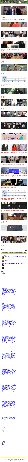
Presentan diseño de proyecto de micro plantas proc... (8, 339)
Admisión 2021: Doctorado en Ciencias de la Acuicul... (9, 357)
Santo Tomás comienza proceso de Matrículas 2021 (8, 407)
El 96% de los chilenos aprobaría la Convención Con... (9, 341)
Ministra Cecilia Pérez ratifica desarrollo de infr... (8, 359)
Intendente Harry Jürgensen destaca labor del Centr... (8, 321)
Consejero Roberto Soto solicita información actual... (8, 307)
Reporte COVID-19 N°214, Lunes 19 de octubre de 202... (9, 370)
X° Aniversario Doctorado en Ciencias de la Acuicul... (8, 383)
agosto (3, 420)
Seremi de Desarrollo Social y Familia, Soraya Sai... (8, 294)
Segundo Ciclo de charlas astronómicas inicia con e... (8, 416)
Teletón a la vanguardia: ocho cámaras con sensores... (9, 374)
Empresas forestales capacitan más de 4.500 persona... (9, 408)
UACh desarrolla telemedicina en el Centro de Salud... (9, 386)
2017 (2, 431)
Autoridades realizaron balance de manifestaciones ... (8, 371)
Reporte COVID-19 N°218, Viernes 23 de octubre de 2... (9, 337)
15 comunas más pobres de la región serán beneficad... (9, 304)
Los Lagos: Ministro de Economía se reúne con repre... (9, 287)
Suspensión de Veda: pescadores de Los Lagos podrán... (9, 403)
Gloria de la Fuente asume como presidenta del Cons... (9, 295)
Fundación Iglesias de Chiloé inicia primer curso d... (8, 369)
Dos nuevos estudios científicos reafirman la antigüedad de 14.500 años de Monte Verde (15, 256)
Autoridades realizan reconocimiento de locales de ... (8, 327)
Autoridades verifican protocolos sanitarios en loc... (8, 340)
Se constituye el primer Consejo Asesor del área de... (8, 292)
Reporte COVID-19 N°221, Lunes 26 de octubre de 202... (9, 322)
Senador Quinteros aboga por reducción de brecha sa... (9, 355)
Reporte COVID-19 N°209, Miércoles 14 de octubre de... (9, 404)
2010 (2, 439)
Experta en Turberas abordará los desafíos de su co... (8, 387)
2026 (2, 272)
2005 (2, 444)
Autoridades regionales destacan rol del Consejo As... (8, 305)
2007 (2, 442)
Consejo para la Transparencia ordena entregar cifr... (8, 418)
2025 (2, 273)
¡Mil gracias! (3, 303)
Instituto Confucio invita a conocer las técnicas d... (8, 406)
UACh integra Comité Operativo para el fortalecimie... (8, 320)
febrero (3, 427)
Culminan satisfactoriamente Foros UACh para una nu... (9, 343)
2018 (2, 430)
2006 (2, 443)
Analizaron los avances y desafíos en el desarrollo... (8, 402)
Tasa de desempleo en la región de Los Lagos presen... (9, 290)
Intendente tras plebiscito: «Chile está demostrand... (8, 323)
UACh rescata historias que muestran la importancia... (8, 336)
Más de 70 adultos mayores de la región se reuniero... (8, 353)
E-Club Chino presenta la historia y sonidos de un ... (8, 356)
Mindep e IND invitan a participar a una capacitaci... (8, 335)
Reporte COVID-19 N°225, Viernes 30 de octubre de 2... (9, 289)
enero (3, 428)
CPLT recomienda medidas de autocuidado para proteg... (9, 375)
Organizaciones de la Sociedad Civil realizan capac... (8, 352)
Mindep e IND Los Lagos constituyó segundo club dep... (9, 293)
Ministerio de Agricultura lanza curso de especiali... (8, 367)
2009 (2, 440)
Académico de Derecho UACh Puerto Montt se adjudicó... (9, 384)
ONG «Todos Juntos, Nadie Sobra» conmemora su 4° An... (9, 291)
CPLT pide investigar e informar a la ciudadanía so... (8, 400)
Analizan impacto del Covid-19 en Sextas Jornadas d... (9, 324)
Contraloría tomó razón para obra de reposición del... (8, 354)
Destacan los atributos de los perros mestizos (7, 288)
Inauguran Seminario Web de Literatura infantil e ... (8, 311)
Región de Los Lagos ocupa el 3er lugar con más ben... (9, 306)
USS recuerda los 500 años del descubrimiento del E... (9, 417)
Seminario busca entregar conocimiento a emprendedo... (9, 309)
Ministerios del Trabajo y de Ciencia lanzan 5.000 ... (8, 405)
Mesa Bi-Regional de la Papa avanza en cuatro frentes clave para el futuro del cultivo (15, 263)
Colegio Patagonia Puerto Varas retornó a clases (8, 368)
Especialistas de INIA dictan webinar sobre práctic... (8, 391)
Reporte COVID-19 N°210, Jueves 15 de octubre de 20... (9, 399)
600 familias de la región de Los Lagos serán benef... (8, 389)
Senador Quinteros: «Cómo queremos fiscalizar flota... (8, 401)
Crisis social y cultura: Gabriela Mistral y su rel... (8, 326)
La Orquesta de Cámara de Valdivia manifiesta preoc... (9, 342)
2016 (2, 432)
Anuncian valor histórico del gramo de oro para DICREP (9, 388)
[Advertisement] (14, 451)
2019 (2, 429)
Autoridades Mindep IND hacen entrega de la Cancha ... (9, 351)
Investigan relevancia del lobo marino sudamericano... (8, 325)
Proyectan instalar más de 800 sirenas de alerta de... (8, 319)
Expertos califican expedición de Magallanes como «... (9, 358)
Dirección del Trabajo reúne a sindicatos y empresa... (8, 338)
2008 (2, 441)
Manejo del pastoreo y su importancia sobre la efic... (8, 373)
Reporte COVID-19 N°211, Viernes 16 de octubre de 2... (9, 385)
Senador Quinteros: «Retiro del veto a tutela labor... (8, 310)
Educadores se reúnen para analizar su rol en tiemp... (8, 390)
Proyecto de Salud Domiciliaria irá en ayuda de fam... (8, 372)
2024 (2, 274)
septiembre (3, 419)
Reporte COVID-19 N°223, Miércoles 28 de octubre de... (9, 308)
